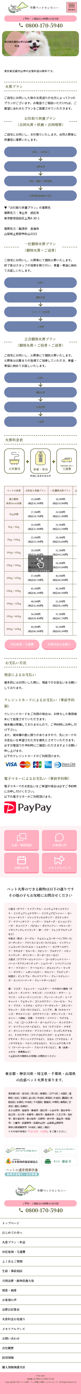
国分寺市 (65, 1110)
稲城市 (25, 1110)
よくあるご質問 (12, 1261)
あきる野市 (14, 1110)
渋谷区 (40, 1097)
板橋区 (43, 1093)
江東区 (23, 1097)
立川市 (20, 1114)
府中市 (50, 1118)
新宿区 (48, 1097)
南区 (46, 1127)
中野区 (55, 1102)
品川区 (32, 1097)
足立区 (25, 1093)
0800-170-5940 (44, 25)
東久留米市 (18, 1118)
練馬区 (63, 1102)
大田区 (63, 1093)
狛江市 (11, 1114)
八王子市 (60, 1114)
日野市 (41, 1118)
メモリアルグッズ (59, 868)
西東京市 (49, 1114)
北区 (16, 1097)
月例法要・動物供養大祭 (18, 1281)
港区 (16, 1106)
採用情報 (8, 1357)
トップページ (10, 1223)
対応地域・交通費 (22, 644)
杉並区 (57, 1097)
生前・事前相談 (21, 845)
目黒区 (23, 1106)
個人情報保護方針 (13, 1367)
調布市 (39, 1114)
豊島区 (47, 1102)
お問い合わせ (11, 1338)
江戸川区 (53, 1093)
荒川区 (34, 1093)
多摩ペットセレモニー (44, 7)
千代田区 (37, 1102)
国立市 (43, 1110)
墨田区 (65, 1097)
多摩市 (30, 1114)
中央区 (28, 1102)
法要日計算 (21, 868)
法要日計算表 (11, 1309)
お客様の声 (59, 845)
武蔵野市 (26, 1122)
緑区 (40, 1127)
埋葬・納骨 (9, 1290)
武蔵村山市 (39, 1122)
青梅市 (34, 1110)
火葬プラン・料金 (13, 1242)
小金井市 (54, 1110)
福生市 (59, 1118)
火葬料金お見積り (59, 644)
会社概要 (8, 1348)
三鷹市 (16, 1122)
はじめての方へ (12, 1232)
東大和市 (31, 1118)
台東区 (20, 1102)
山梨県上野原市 (55, 1122)
